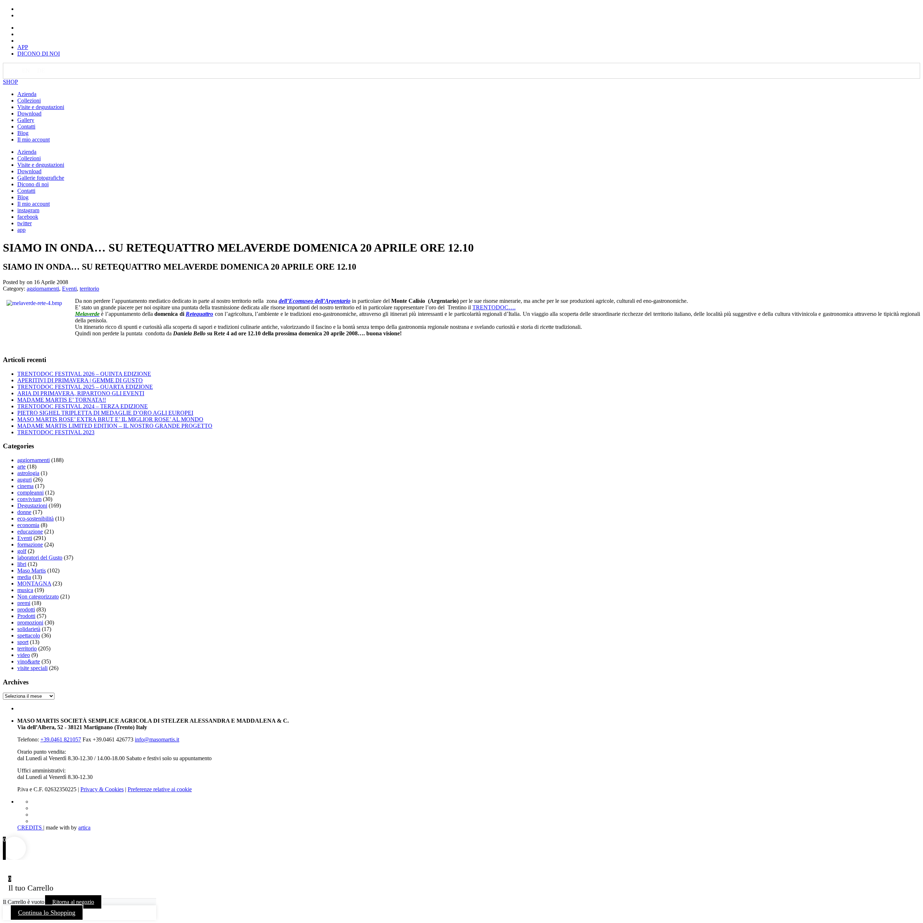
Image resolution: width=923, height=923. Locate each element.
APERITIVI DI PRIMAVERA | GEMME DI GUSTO (80, 380)
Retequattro (199, 314)
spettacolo (28, 635)
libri (21, 564)
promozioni (30, 622)
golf (21, 551)
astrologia (28, 473)
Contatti (26, 126)
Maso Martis (31, 570)
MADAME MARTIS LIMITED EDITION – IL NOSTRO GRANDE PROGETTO (114, 426)
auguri (24, 479)
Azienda (26, 94)
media (24, 577)
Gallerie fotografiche (40, 178)
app (21, 230)
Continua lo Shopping (46, 912)
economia (28, 525)
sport (22, 642)
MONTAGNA (34, 583)
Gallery (25, 120)
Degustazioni (32, 505)
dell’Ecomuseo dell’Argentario (314, 301)
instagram (28, 210)
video (23, 655)
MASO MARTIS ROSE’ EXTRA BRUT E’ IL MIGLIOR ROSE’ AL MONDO (110, 419)
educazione (30, 531)
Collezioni (29, 100)
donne (24, 512)
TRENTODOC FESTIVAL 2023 (55, 432)
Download (29, 113)
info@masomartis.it (157, 739)
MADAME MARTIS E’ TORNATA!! (61, 400)
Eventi (69, 289)
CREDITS (30, 827)
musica (25, 590)
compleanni (30, 492)
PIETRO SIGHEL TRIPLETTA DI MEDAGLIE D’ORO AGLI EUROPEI (105, 413)
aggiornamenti (43, 289)
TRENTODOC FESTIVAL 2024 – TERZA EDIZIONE (82, 406)
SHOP (10, 82)
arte (21, 466)
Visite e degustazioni (40, 107)
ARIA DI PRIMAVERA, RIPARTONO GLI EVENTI (80, 393)
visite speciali (32, 668)
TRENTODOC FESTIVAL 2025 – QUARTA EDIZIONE (85, 387)
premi (23, 603)
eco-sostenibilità (35, 518)
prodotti (26, 609)
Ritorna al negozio (73, 902)
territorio (89, 289)
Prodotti (26, 616)
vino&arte (28, 661)
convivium (29, 499)
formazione (30, 544)
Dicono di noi (33, 184)
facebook (27, 217)
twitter (24, 223)
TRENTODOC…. (494, 307)
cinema (25, 486)
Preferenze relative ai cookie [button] (160, 789)
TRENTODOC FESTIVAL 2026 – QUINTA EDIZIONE (84, 374)
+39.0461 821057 (60, 739)
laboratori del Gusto (39, 557)
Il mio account (33, 139)
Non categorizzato (38, 596)
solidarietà (28, 629)
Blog (22, 133)
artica (84, 827)
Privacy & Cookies (102, 789)
